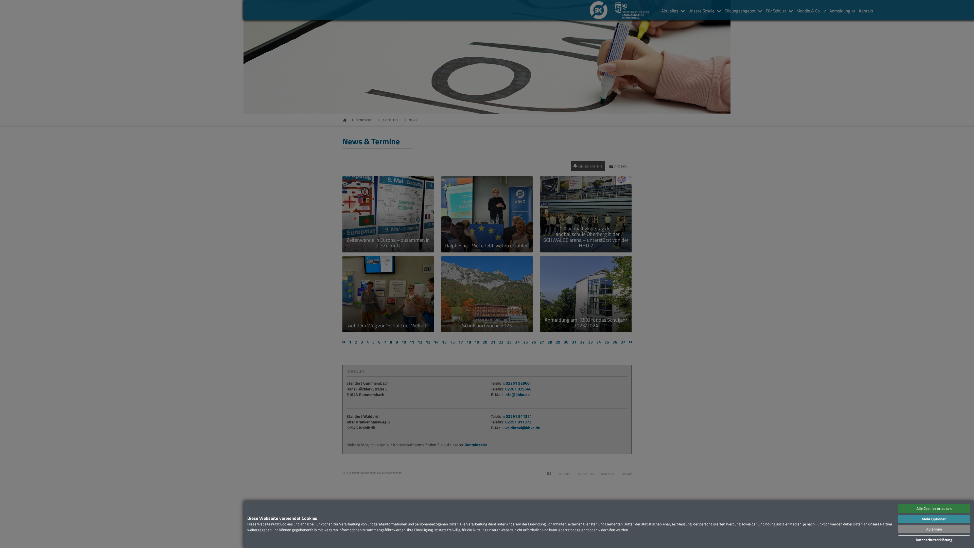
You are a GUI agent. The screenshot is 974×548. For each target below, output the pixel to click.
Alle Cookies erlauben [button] (934, 508)
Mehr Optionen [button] (934, 519)
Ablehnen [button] (934, 529)
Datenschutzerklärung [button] (934, 540)
